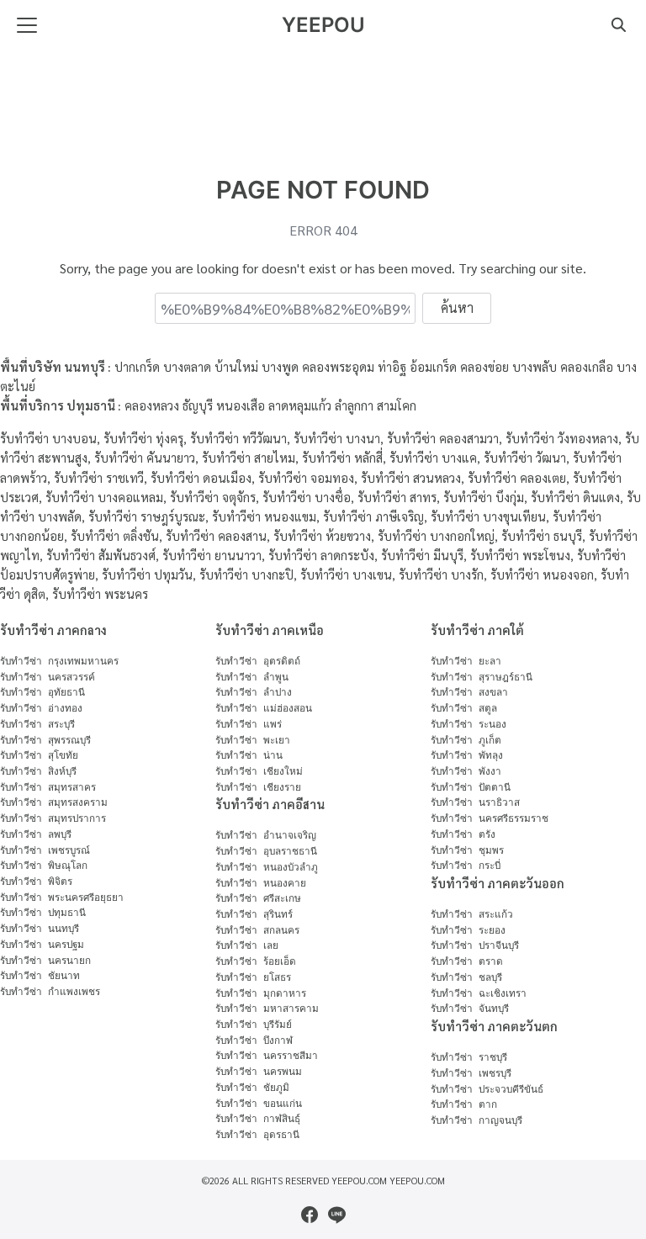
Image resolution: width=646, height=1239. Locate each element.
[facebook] (309, 1215)
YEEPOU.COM (417, 1180)
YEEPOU (323, 25)
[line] (336, 1215)
